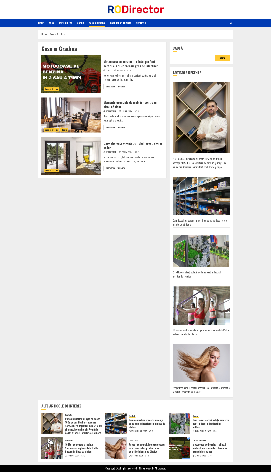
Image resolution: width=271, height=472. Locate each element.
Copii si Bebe (65, 23)
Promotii (141, 23)
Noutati (68, 415)
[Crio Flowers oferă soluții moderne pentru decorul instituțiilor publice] (201, 251)
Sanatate (69, 440)
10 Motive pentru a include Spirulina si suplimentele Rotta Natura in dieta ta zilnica (81, 448)
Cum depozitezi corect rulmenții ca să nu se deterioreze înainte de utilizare (147, 423)
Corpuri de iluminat (120, 23)
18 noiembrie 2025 (203, 431)
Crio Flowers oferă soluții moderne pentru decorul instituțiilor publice (211, 423)
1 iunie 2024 (127, 111)
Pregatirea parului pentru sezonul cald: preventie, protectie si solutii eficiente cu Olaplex (147, 448)
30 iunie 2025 (74, 455)
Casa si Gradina (97, 23)
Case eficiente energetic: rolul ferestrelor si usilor (133, 145)
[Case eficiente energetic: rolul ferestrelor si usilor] (71, 156)
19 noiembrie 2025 (139, 431)
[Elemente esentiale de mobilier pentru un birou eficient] (71, 115)
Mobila (80, 23)
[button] (231, 23)
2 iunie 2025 (122, 70)
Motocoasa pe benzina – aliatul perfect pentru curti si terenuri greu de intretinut (131, 63)
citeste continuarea (115, 86)
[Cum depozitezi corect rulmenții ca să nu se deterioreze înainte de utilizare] (201, 196)
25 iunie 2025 (137, 455)
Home (41, 23)
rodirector (111, 111)
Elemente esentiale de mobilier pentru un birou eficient (130, 104)
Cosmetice (133, 440)
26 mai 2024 (127, 152)
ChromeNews (145, 468)
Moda (51, 23)
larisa (109, 70)
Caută (178, 48)
